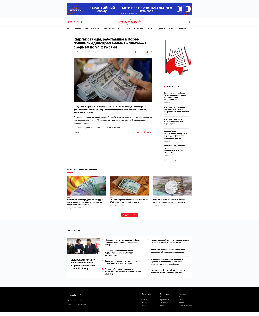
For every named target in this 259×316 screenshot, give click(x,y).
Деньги (76, 35)
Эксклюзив (164, 297)
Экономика (164, 302)
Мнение (182, 302)
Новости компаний (185, 305)
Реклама (144, 300)
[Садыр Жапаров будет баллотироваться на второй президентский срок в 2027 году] (83, 246)
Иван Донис (77, 52)
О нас (143, 297)
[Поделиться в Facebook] (135, 52)
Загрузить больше (129, 215)
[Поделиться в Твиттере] (139, 52)
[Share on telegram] (147, 52)
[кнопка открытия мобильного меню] (68, 28)
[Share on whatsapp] (143, 52)
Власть (181, 300)
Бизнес (162, 305)
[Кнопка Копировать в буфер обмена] (150, 52)
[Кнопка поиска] (189, 22)
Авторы (144, 302)
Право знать (164, 300)
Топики (143, 305)
